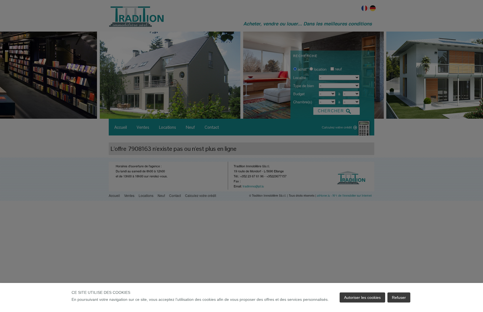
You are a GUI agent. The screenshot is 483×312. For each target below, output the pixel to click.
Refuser (399, 297)
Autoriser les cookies (362, 297)
